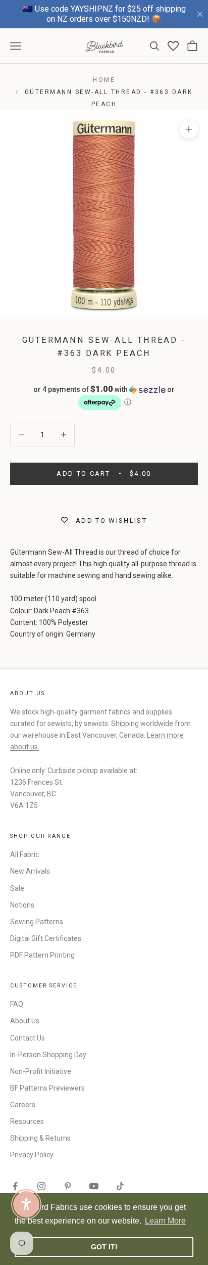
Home (104, 79)
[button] (104, 398)
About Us (24, 1021)
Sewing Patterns (36, 922)
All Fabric (24, 854)
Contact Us (27, 1038)
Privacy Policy (32, 1155)
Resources (27, 1121)
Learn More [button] (165, 1220)
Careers (22, 1105)
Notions (22, 905)
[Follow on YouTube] (94, 1186)
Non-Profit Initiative (40, 1071)
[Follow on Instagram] (41, 1186)
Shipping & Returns (40, 1138)
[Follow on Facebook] (15, 1186)
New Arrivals (30, 871)
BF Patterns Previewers (47, 1088)
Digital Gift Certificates (45, 938)
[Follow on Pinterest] (68, 1186)
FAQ (16, 1004)
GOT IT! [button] (104, 1247)
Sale (17, 888)
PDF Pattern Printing (42, 955)
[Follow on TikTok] (120, 1186)
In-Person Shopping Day (48, 1055)
